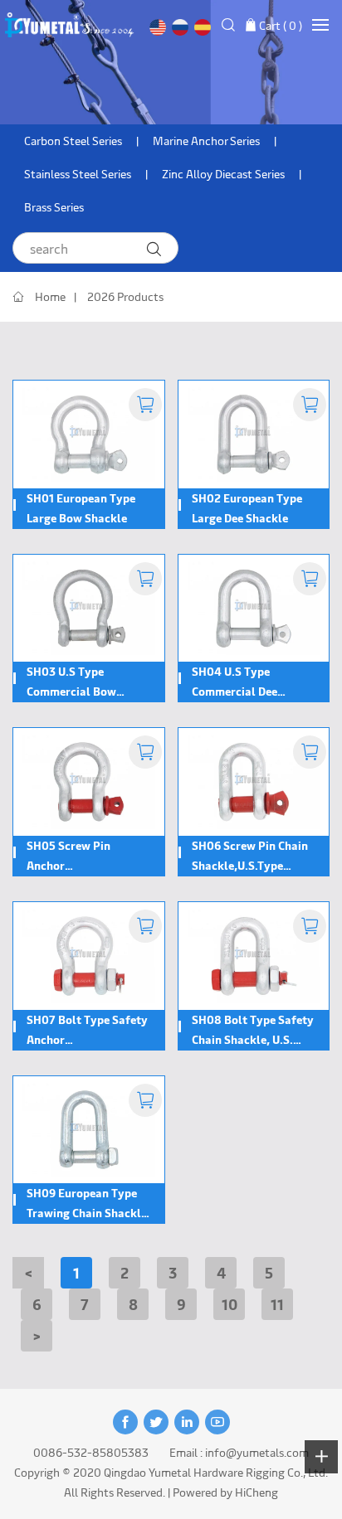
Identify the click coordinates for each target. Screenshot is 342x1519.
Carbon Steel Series (73, 140)
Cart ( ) (280, 25)
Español (203, 27)
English (158, 27)
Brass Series (54, 207)
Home (50, 296)
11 (277, 1303)
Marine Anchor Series (206, 140)
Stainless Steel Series (77, 174)
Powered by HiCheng (225, 1492)
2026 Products (125, 296)
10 (229, 1303)
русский (180, 27)
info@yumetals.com (257, 1452)
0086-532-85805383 (91, 1452)
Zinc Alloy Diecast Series (223, 174)
